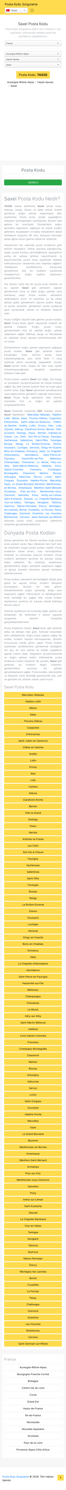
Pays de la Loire (33, 1442)
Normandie (33, 1422)
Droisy (42, 425)
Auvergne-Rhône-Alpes (20, 82)
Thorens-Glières (38, 418)
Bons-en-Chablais (14, 451)
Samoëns (23, 495)
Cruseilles (33, 509)
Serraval (34, 447)
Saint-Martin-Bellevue (25, 465)
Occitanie (33, 1435)
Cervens (24, 517)
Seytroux (9, 506)
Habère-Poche (38, 480)
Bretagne (33, 1381)
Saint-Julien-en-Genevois (35, 421)
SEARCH (33, 182)
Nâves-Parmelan (26, 506)
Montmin (40, 484)
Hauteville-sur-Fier (32, 458)
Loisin (48, 476)
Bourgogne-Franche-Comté (33, 1374)
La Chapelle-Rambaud (48, 498)
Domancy (31, 451)
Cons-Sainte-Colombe (33, 1035)
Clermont (24, 513)
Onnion (57, 443)
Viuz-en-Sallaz (12, 502)
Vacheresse (10, 440)
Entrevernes (11, 421)
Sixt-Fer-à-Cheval (38, 436)
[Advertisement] (33, 126)
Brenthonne (10, 517)
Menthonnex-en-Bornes (33, 1147)
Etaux (32, 432)
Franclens (35, 469)
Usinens (8, 429)
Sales (24, 418)
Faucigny (56, 436)
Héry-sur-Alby (33, 1016)
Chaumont (29, 473)
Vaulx (7, 484)
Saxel (14, 85)
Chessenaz (28, 462)
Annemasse (25, 487)
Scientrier (37, 513)
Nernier (42, 432)
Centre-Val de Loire (33, 1387)
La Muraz (43, 462)
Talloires (56, 502)
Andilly (23, 425)
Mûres (15, 418)
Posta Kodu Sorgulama (21, 4)
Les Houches (53, 513)
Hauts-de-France (33, 1408)
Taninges (29, 502)
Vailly (42, 451)
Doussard (9, 447)
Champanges (11, 462)
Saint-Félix (42, 440)
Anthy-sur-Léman (51, 495)
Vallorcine (24, 476)
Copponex (55, 418)
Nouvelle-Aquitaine (33, 1429)
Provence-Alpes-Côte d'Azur (33, 1449)
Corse (33, 1394)
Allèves (19, 429)
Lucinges (22, 447)
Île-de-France (33, 1415)
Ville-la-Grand (33, 812)
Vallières (46, 465)
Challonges (10, 513)
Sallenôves (26, 440)
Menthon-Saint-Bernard (47, 487)
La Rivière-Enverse (38, 443)
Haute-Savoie (45, 82)
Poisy (35, 495)
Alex (50, 425)
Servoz (38, 476)
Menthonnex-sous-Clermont (33, 1179)
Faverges (56, 440)
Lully (58, 425)
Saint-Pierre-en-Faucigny (33, 976)
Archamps (10, 491)
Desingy (21, 432)
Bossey (8, 443)
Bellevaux (55, 458)
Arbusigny (10, 476)
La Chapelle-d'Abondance (33, 963)
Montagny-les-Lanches (33, 1271)
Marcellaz (55, 480)
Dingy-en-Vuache (51, 447)
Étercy (42, 506)
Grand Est (33, 1401)
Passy (58, 509)
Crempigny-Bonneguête (33, 1048)
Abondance (31, 454)
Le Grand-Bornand (22, 484)
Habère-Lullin (33, 701)
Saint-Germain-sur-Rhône (46, 517)
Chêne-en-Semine (33, 747)
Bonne (23, 509)
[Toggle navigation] (32, 10)
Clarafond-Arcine (35, 429)
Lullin (32, 425)
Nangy (19, 443)
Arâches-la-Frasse (33, 839)
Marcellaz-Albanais (39, 414)
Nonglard (43, 502)
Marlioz (44, 473)
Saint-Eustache (13, 498)
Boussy (57, 473)
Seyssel (28, 498)
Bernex (50, 429)
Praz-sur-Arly (28, 491)
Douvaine (22, 480)
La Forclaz (47, 509)
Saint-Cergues (33, 1101)
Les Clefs (20, 436)
